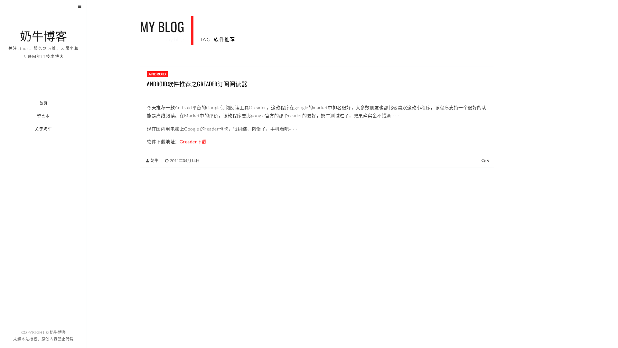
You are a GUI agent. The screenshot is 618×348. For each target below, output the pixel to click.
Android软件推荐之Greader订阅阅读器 (197, 84)
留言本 (43, 116)
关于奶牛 (43, 129)
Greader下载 (193, 141)
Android (157, 74)
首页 (43, 103)
